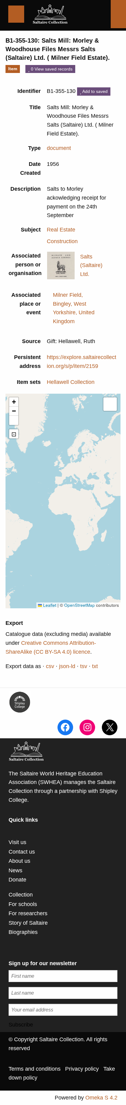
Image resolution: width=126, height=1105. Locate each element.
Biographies (23, 932)
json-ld (67, 666)
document (59, 148)
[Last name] (63, 993)
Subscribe (21, 1024)
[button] (13, 402)
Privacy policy (82, 1069)
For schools (23, 904)
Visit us (17, 842)
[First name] (63, 976)
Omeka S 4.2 (101, 1098)
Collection (21, 895)
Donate (17, 880)
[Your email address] (63, 1010)
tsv (83, 666)
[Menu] (16, 14)
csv (50, 666)
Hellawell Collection (70, 382)
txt (95, 666)
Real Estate (61, 230)
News (15, 870)
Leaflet (49, 605)
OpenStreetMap (79, 605)
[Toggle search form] (118, 14)
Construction (62, 241)
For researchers (28, 913)
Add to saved (94, 91)
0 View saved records (51, 69)
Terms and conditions (35, 1069)
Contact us (22, 852)
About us (19, 861)
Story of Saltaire (28, 923)
